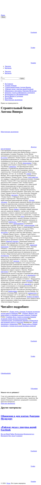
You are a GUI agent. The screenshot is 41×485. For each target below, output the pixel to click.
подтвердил (5, 255)
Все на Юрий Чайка (7, 434)
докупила (14, 195)
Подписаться (19, 434)
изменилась (12, 222)
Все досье (11, 436)
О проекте (18, 436)
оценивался (31, 275)
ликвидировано (18, 223)
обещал (16, 209)
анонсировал (27, 163)
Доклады (8, 66)
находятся (27, 284)
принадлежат (12, 291)
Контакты (8, 68)
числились (4, 232)
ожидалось (4, 271)
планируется (32, 293)
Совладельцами (29, 225)
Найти (22, 78)
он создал (4, 158)
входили (16, 261)
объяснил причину (12, 241)
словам (28, 174)
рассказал (29, 280)
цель (22, 216)
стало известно (33, 177)
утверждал (12, 166)
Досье (8, 483)
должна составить (33, 296)
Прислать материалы (8, 403)
